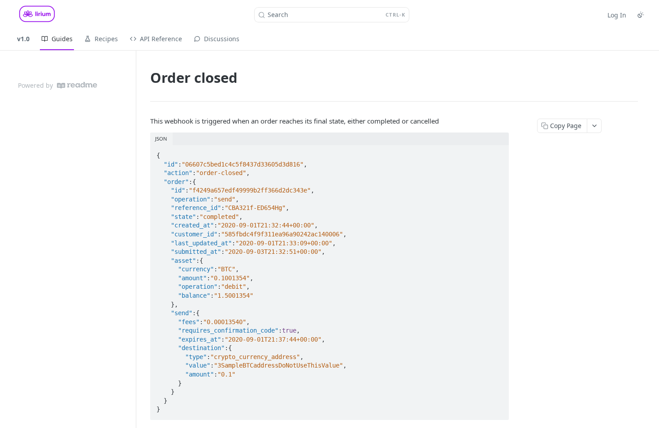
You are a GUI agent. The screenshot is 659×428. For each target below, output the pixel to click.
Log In (616, 15)
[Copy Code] (498, 152)
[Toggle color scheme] (640, 15)
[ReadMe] (77, 85)
